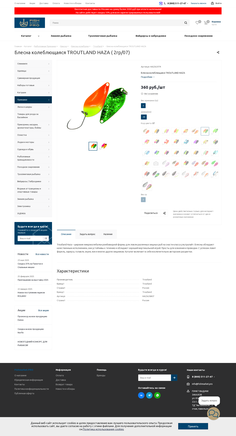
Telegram (149, 395)
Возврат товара (64, 384)
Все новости (42, 254)
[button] (213, 413)
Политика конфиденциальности (31, 389)
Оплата (60, 375)
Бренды (101, 375)
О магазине (20, 375)
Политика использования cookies (103, 429)
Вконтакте (141, 395)
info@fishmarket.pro (202, 384)
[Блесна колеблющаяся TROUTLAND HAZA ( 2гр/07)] (98, 105)
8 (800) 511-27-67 (202, 376)
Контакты (19, 384)
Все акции (43, 310)
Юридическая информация (28, 380)
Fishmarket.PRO (23, 369)
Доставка (61, 380)
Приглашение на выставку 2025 (33, 280)
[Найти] (186, 23)
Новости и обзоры (65, 389)
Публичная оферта (24, 393)
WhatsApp (157, 395)
